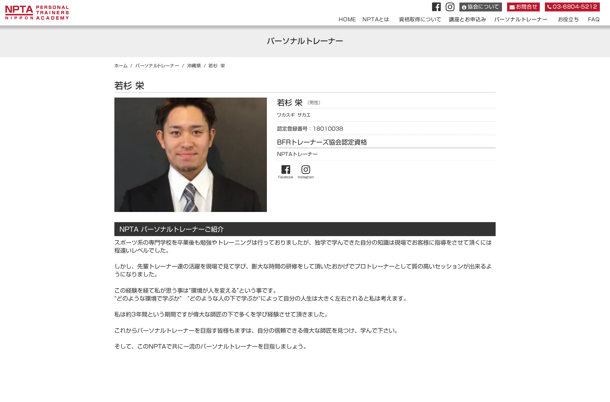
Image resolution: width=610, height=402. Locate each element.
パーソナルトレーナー (521, 20)
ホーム (121, 65)
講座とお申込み (467, 20)
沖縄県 (194, 65)
